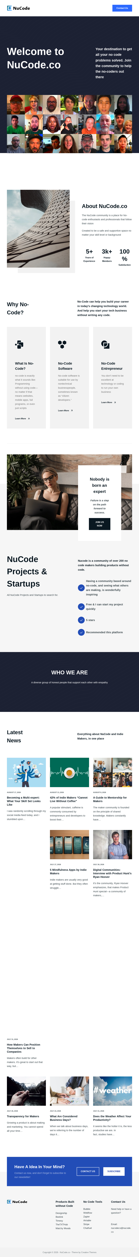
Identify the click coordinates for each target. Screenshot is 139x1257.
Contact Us (122, 8)
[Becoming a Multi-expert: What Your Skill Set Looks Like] (26, 772)
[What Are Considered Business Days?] (69, 1091)
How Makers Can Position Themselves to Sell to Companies (23, 1048)
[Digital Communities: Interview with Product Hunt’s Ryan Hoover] (112, 844)
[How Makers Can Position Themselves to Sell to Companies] (26, 932)
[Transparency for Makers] (26, 1091)
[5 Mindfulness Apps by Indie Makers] (69, 844)
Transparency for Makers (23, 1116)
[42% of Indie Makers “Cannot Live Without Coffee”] (69, 772)
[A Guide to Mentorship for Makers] (112, 772)
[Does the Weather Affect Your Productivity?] (112, 1091)
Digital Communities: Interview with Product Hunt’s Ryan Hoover (112, 873)
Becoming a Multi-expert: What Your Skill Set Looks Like (24, 801)
